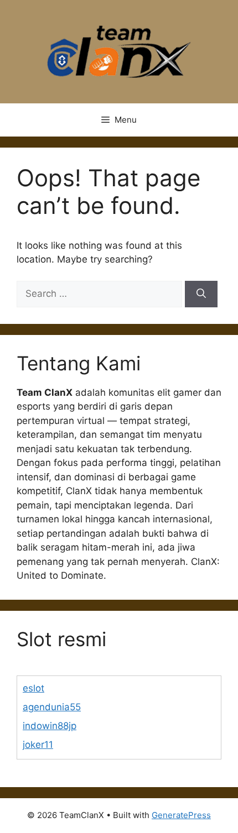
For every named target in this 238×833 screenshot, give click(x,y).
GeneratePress (181, 815)
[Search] (201, 294)
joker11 (38, 744)
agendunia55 (52, 706)
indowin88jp (49, 725)
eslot (33, 688)
